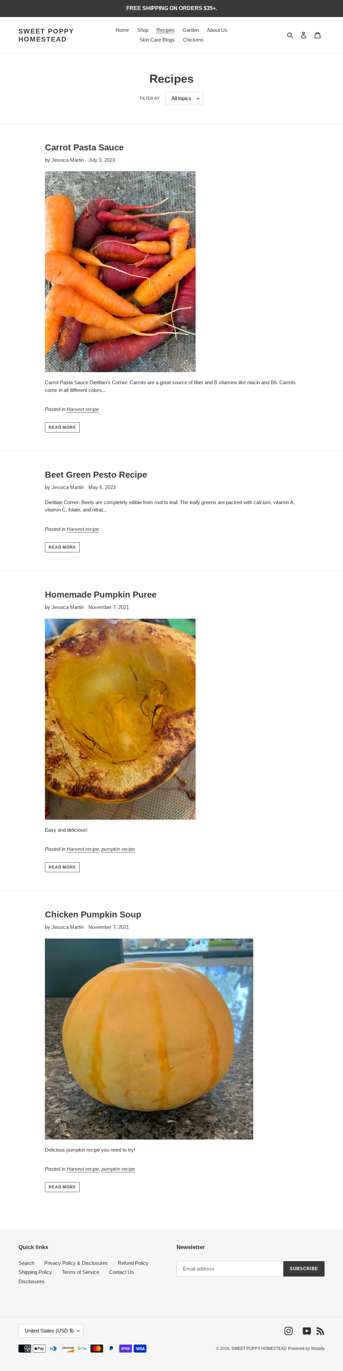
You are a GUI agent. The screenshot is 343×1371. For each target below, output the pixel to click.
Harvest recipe (83, 409)
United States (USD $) (49, 1330)
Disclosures (31, 1281)
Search (26, 1263)
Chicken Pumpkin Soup (93, 914)
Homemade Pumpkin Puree (100, 595)
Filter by (150, 98)
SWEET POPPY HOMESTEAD (46, 35)
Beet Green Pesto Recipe (96, 475)
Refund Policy (133, 1263)
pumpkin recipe (118, 849)
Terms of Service (80, 1272)
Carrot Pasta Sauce (84, 147)
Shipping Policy (35, 1272)
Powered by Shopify (306, 1348)
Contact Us (121, 1272)
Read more (62, 427)
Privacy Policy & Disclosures (76, 1263)
